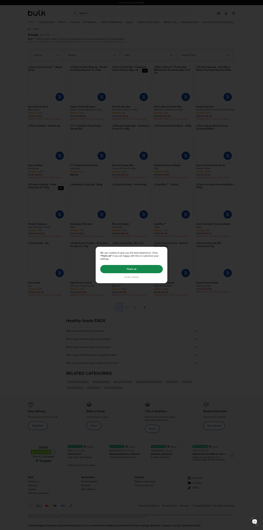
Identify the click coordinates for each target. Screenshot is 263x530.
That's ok (131, 269)
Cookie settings (131, 277)
